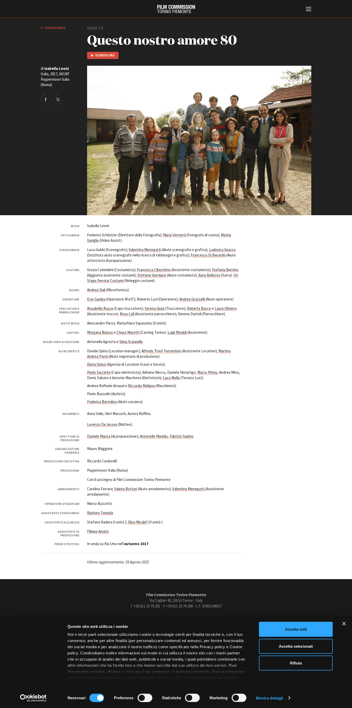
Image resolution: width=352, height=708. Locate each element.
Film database (54, 28)
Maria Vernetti (174, 234)
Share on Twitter (58, 99)
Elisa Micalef (138, 522)
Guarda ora (104, 55)
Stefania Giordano (151, 275)
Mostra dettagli (269, 698)
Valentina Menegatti (145, 249)
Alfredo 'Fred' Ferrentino (161, 350)
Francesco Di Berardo (208, 255)
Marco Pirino (207, 372)
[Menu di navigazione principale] (308, 9)
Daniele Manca (98, 436)
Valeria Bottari (125, 488)
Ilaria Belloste (209, 275)
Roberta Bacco (199, 308)
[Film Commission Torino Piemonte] (176, 9)
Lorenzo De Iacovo (102, 424)
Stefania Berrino (225, 269)
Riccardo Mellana (141, 385)
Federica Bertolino (102, 401)
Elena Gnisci (96, 364)
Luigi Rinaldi (177, 332)
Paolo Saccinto (99, 372)
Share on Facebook (46, 99)
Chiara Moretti (127, 332)
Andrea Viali (96, 289)
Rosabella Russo (100, 308)
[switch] (145, 698)
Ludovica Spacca (222, 249)
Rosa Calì (127, 313)
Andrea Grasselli (192, 299)
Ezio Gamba (96, 299)
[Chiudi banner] (344, 624)
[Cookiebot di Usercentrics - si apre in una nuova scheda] (33, 698)
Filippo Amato (98, 531)
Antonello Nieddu (154, 436)
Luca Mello (171, 377)
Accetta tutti (296, 629)
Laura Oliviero (226, 308)
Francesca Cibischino (154, 269)
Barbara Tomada (100, 512)
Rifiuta (296, 663)
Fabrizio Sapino (182, 436)
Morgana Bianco (100, 332)
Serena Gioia (154, 308)
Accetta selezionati (296, 646)
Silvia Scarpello (131, 341)
